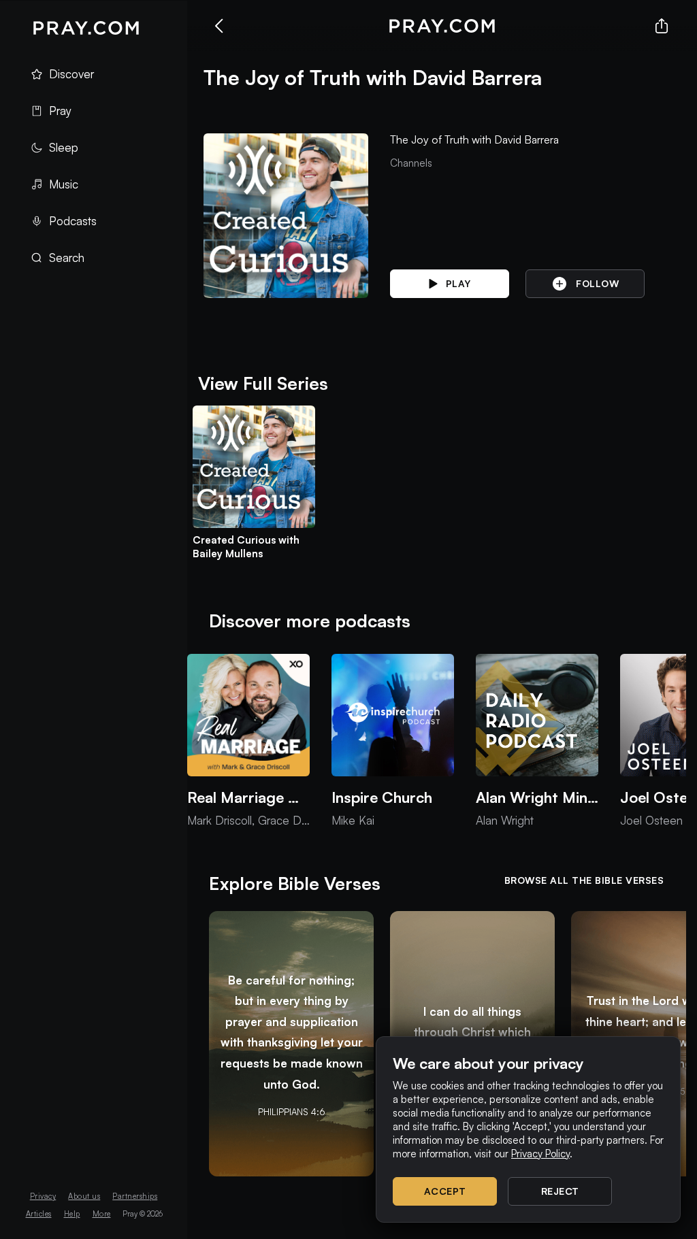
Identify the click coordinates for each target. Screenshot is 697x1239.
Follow (597, 283)
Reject (560, 1191)
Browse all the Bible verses (584, 880)
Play (458, 283)
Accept (445, 1191)
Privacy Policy (540, 1153)
